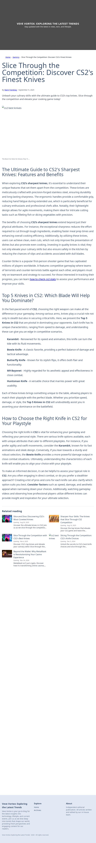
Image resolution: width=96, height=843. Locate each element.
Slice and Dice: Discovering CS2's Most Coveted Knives (29, 518)
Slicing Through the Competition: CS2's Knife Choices (76, 537)
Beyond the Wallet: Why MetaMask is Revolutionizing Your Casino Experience (30, 554)
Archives (37, 810)
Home (8, 57)
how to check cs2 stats (43, 279)
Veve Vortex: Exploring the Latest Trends (48, 23)
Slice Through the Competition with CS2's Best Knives (30, 537)
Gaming (16, 57)
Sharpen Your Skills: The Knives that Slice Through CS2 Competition (75, 519)
